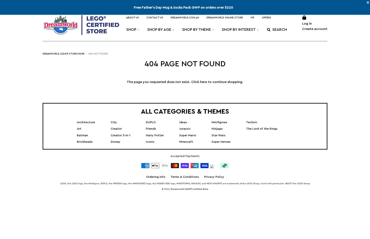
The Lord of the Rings (262, 128)
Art (79, 128)
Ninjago (217, 128)
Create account (314, 29)
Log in (307, 23)
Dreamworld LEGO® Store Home (63, 54)
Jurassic (185, 128)
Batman (82, 135)
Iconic (150, 141)
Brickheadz (85, 141)
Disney (115, 141)
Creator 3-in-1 (120, 135)
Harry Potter (155, 135)
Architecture (86, 122)
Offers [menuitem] (266, 17)
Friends (151, 128)
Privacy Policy (214, 176)
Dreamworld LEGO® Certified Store (189, 189)
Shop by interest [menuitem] (239, 29)
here (203, 82)
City (114, 122)
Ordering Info (155, 176)
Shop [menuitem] (131, 29)
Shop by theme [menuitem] (196, 29)
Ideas (183, 122)
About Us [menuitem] (132, 17)
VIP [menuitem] (252, 17)
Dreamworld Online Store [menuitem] (224, 17)
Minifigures (219, 122)
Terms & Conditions (184, 176)
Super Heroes (221, 141)
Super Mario (187, 135)
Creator (116, 128)
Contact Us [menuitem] (154, 17)
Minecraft (186, 141)
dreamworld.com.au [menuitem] (185, 17)
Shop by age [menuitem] (159, 29)
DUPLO (151, 122)
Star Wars (218, 135)
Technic (251, 122)
